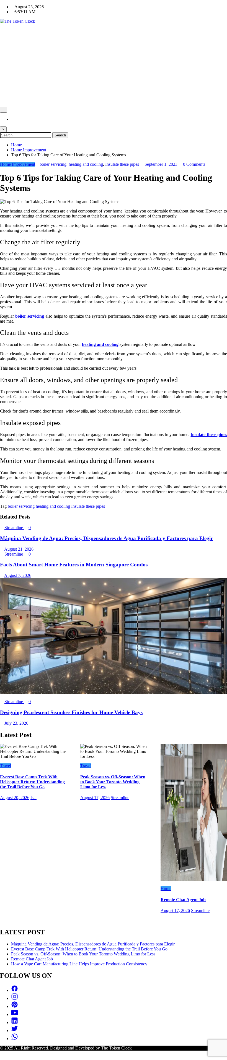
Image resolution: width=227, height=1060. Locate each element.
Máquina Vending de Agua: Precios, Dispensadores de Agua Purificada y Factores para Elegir (106, 538)
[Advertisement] (113, 65)
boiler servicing (53, 164)
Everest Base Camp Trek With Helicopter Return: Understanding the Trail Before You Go (32, 781)
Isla (33, 797)
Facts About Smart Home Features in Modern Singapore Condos (74, 564)
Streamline (14, 527)
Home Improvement (17, 164)
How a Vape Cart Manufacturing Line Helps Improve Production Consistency (79, 963)
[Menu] (3, 110)
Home (166, 888)
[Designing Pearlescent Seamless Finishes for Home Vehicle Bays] (113, 692)
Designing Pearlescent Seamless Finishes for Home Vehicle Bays (71, 712)
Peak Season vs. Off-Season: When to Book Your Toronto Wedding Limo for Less (112, 781)
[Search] (12, 119)
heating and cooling (86, 164)
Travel (5, 765)
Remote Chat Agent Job (183, 899)
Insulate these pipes (122, 164)
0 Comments (194, 164)
